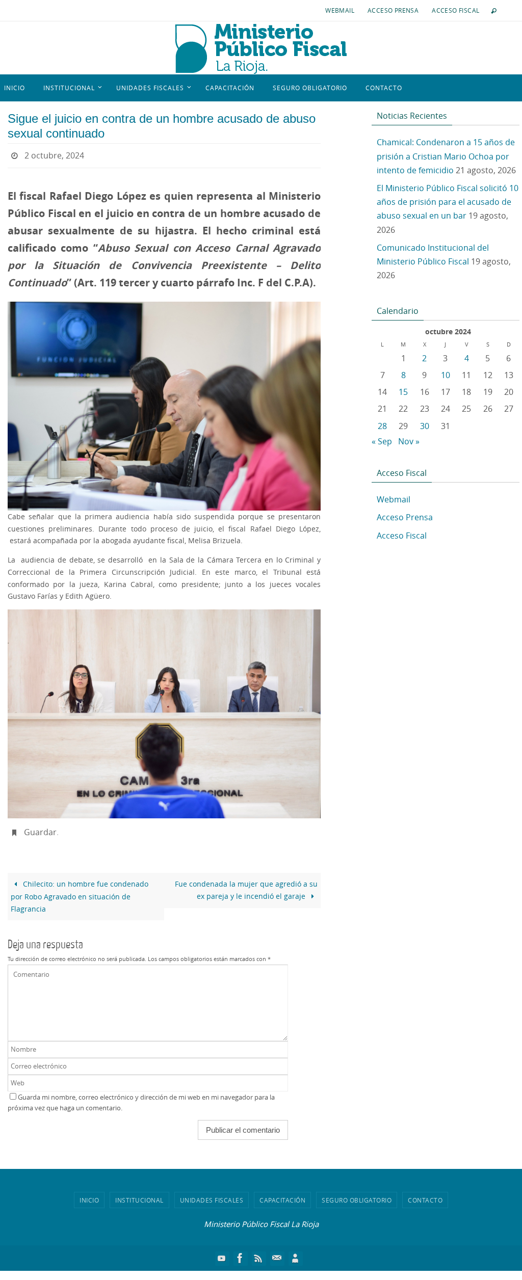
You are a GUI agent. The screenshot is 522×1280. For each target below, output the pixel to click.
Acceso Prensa (393, 10)
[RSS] (258, 1252)
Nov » (409, 441)
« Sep (382, 441)
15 (403, 391)
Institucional (139, 1194)
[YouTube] (221, 1252)
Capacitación (282, 1194)
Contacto (425, 1194)
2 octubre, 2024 (54, 154)
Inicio (89, 1194)
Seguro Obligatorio (357, 1194)
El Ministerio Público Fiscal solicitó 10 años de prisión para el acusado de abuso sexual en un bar (447, 201)
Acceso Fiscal (455, 10)
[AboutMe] (295, 1252)
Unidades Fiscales (212, 1194)
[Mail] (276, 1252)
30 (424, 426)
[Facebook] (240, 1252)
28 (382, 426)
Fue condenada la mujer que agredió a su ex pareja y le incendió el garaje (246, 884)
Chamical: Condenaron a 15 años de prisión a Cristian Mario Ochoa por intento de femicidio (446, 156)
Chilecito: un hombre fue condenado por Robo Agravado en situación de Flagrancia (79, 890)
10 (445, 375)
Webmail (339, 10)
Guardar (40, 828)
